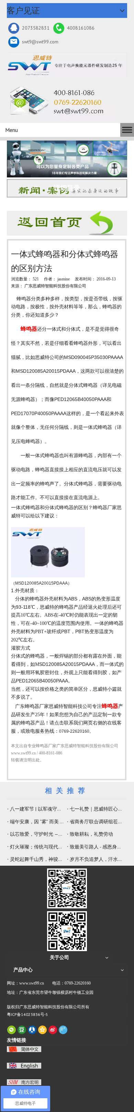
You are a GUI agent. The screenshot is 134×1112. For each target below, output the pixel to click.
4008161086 (80, 28)
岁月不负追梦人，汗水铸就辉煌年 (97, 859)
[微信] (11, 1030)
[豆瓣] (22, 1030)
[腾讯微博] (63, 1030)
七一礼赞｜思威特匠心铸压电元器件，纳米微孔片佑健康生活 (97, 809)
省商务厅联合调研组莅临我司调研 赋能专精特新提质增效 (97, 821)
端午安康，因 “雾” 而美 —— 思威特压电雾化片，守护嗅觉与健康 (37, 821)
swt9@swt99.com (40, 42)
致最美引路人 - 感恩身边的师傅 (97, 847)
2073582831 (35, 28)
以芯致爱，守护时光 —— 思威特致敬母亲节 (37, 834)
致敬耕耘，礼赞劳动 (91, 834)
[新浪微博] (52, 1030)
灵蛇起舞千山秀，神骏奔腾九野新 (37, 859)
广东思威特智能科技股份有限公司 (55, 286)
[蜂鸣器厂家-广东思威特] (67, 223)
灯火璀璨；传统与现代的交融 (37, 847)
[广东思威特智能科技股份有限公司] (59, 101)
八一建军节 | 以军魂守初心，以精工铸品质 (37, 809)
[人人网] (32, 1030)
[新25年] (67, 64)
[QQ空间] (42, 1030)
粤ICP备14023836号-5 (27, 1014)
